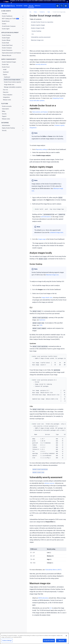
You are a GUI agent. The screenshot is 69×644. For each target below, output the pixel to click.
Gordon (4, 23)
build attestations (46, 217)
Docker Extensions (7, 50)
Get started (19, 5)
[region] (34, 638)
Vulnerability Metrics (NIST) (53, 569)
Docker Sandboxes (7, 16)
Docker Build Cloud (7, 45)
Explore (5, 74)
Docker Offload (6, 40)
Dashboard (7, 77)
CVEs (40, 325)
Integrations (6, 97)
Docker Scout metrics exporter (12, 82)
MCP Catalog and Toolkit (10, 18)
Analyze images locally (37, 28)
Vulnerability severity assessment (40, 37)
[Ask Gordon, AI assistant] (57, 5)
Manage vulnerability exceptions (13, 87)
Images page (42, 239)
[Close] (66, 636)
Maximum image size (37, 40)
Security (4, 114)
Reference (37, 5)
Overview (4, 13)
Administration (6, 125)
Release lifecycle (6, 55)
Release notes (7, 100)
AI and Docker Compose (8, 26)
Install (4, 69)
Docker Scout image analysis (12, 79)
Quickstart (6, 72)
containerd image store (56, 232)
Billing (3, 111)
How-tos (5, 89)
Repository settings (41, 149)
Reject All (61, 640)
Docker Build (5, 43)
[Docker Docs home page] (8, 6)
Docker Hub (5, 64)
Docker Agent (5, 28)
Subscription (5, 109)
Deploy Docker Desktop (8, 128)
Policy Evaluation (7, 94)
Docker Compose (7, 48)
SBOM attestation (43, 598)
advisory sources (49, 483)
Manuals (31, 5)
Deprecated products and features (11, 53)
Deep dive (5, 92)
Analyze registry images (38, 25)
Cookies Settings (7, 640)
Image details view (9, 84)
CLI (33, 34)
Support (4, 116)
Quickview (42, 320)
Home (31, 12)
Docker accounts (6, 106)
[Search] (61, 5)
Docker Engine (6, 38)
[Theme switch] (66, 5)
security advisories (41, 64)
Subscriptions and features (40, 112)
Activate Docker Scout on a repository (42, 22)
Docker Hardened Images (9, 62)
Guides (25, 5)
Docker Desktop (6, 35)
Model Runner (6, 21)
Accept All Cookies (49, 640)
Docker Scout (6, 67)
